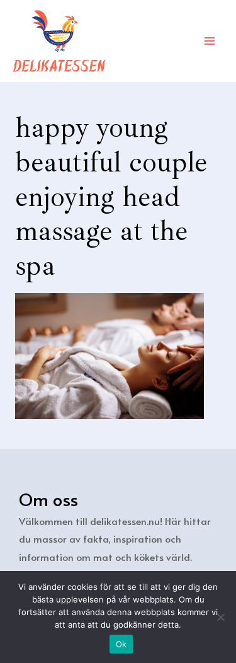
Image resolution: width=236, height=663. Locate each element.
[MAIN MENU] (209, 40)
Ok (121, 644)
